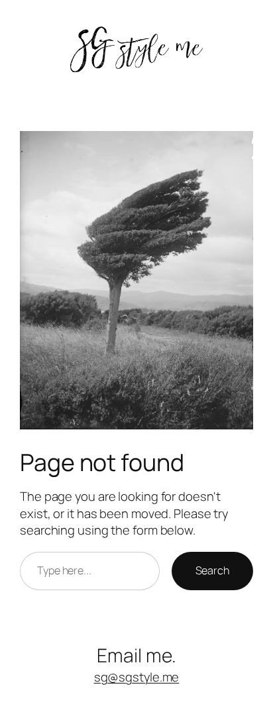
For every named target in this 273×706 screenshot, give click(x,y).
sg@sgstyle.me (137, 676)
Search (212, 570)
